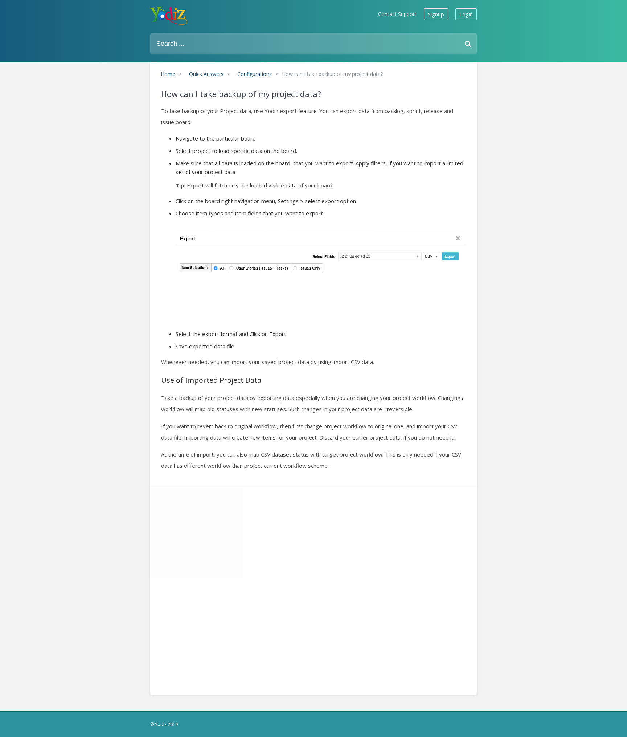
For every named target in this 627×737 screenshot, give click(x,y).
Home (168, 73)
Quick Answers (206, 73)
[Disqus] (313, 589)
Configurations (254, 73)
